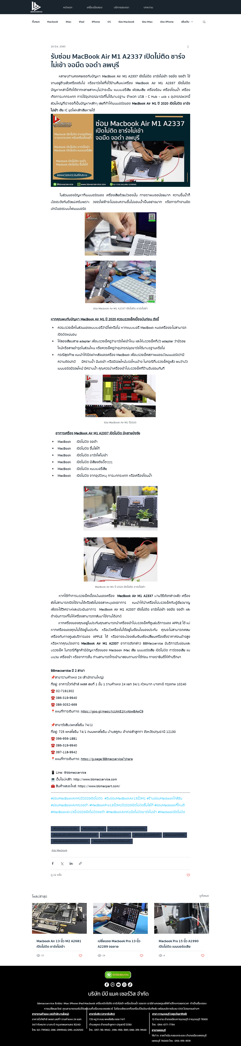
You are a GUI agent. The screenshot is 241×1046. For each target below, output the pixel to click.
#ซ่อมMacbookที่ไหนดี (93, 828)
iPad (81, 21)
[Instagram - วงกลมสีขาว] (124, 984)
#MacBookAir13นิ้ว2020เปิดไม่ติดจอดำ (111, 841)
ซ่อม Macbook (126, 21)
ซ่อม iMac (147, 21)
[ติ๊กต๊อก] (130, 984)
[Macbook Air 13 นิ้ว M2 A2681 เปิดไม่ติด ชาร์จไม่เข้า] (59, 918)
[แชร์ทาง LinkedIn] (71, 863)
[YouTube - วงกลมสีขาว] (118, 984)
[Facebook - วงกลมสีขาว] (106, 984)
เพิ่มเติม (185, 21)
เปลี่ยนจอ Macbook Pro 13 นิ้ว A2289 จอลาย (119, 943)
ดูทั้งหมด (204, 896)
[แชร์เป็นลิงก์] (80, 863)
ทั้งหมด (36, 21)
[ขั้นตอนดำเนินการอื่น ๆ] (188, 46)
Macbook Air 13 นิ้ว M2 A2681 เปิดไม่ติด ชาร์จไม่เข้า (59, 943)
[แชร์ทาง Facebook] (52, 863)
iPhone (96, 21)
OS (109, 21)
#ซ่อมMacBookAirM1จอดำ (146, 835)
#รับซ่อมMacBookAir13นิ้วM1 (115, 835)
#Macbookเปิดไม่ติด (175, 835)
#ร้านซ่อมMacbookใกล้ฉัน (65, 828)
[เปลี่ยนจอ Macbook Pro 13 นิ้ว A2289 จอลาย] (120, 918)
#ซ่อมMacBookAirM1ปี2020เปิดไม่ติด (127, 828)
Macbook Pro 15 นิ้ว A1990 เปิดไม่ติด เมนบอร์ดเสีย (179, 943)
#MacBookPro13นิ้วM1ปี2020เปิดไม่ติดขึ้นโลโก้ (74, 835)
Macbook (52, 21)
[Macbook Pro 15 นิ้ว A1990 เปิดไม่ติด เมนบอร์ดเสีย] (181, 918)
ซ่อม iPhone (167, 21)
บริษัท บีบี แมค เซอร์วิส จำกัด (118, 994)
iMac (68, 21)
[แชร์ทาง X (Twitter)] (62, 863)
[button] (121, 7)
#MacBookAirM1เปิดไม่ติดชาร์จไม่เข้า (70, 841)
